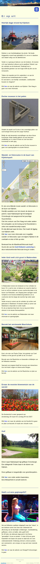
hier (5, 371)
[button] (36, 9)
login (20, 561)
